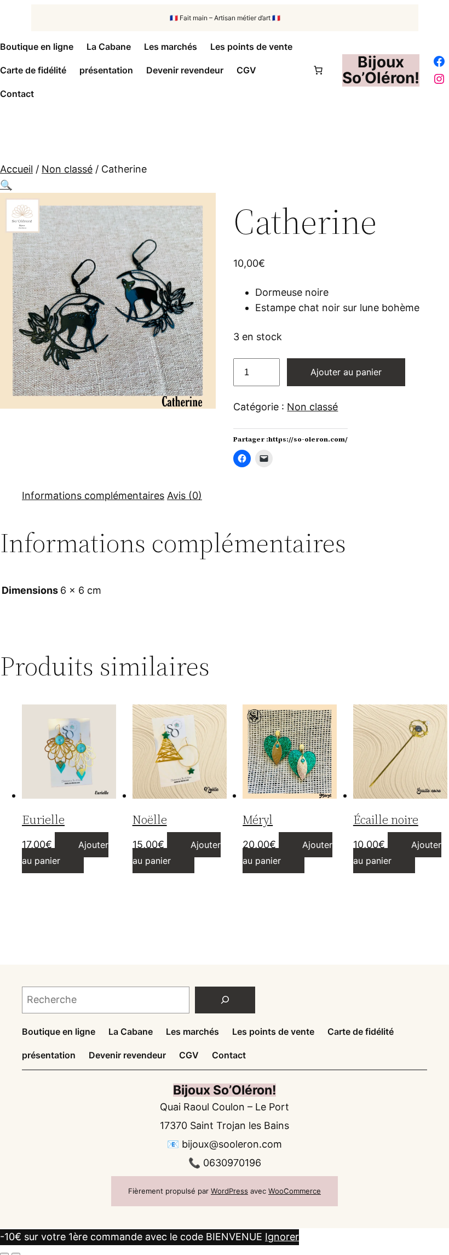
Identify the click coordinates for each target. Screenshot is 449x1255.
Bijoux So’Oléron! (380, 70)
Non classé (67, 169)
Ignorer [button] (282, 1236)
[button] (6, 185)
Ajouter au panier (346, 371)
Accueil (16, 169)
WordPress (229, 1191)
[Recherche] (225, 1000)
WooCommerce (294, 1191)
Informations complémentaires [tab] (93, 495)
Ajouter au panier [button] (65, 852)
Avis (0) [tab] (184, 495)
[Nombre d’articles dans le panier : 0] (318, 70)
